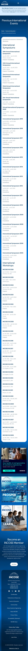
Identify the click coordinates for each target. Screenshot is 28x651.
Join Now (14, 564)
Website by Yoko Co (14, 648)
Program (5, 59)
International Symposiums (9, 39)
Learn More (14, 637)
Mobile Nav (18, 3)
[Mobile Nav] (18, 3)
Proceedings (11, 59)
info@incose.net (14, 587)
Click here (12, 11)
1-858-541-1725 (14, 586)
